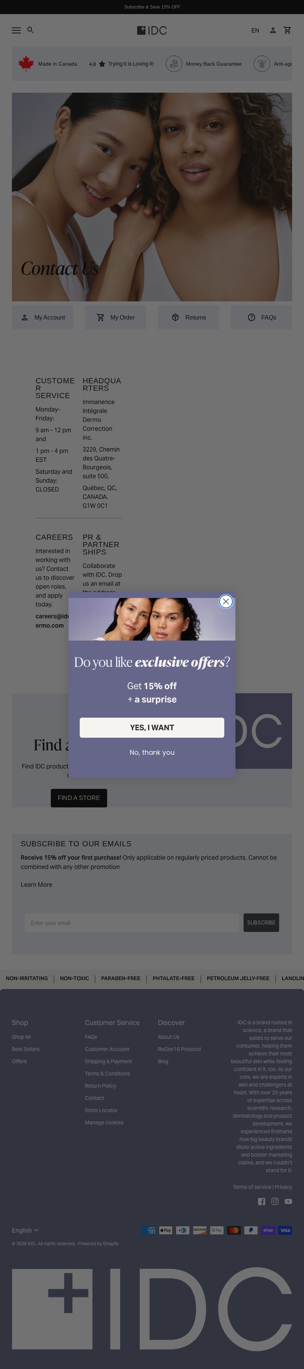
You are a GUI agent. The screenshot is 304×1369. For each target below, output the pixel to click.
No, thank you (152, 752)
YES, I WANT (152, 728)
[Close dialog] (225, 601)
